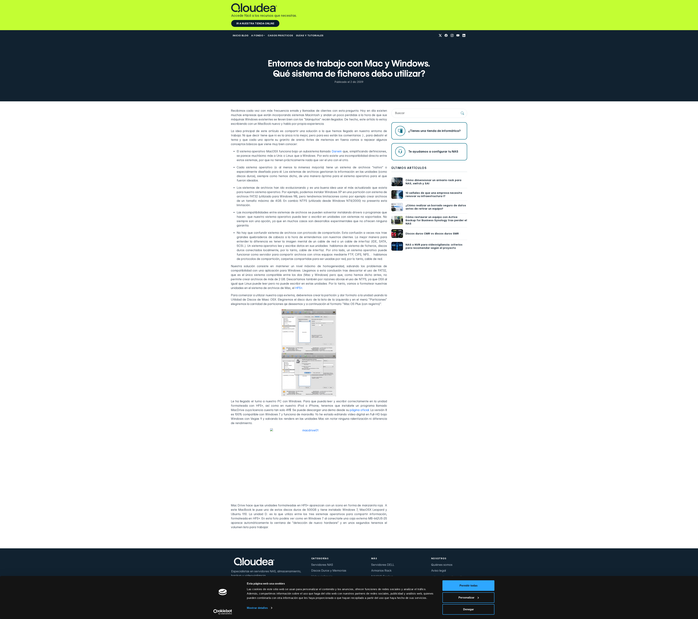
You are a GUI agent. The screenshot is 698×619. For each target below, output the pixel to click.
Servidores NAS (322, 565)
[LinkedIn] (464, 35)
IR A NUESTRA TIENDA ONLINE (255, 23)
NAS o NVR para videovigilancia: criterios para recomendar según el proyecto (434, 246)
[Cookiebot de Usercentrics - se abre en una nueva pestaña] (223, 612)
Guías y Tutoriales (309, 35)
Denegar (468, 609)
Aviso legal (438, 570)
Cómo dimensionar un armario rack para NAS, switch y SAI (433, 182)
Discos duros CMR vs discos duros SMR (432, 233)
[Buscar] (462, 113)
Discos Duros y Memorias (328, 570)
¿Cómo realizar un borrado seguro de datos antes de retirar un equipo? (436, 207)
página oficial (359, 410)
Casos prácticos (280, 35)
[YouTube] (458, 35)
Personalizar (466, 597)
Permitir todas (469, 585)
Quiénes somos (441, 565)
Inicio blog (240, 35)
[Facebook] (446, 35)
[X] (440, 35)
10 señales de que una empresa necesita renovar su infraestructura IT (434, 194)
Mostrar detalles (257, 607)
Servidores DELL (382, 565)
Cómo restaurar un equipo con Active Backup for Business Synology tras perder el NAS (436, 220)
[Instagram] (452, 35)
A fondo (257, 35)
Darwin (337, 151)
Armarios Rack (381, 570)
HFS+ (298, 288)
